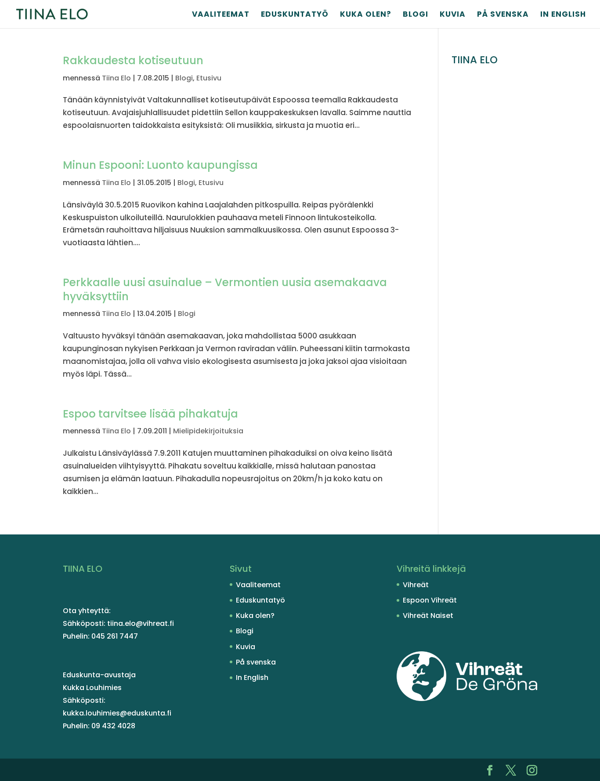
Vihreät (416, 585)
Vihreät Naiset (428, 615)
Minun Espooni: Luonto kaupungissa (160, 165)
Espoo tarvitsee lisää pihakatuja (150, 414)
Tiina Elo (116, 78)
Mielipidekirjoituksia (208, 431)
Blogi (415, 15)
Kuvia (453, 15)
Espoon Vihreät (430, 600)
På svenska (503, 15)
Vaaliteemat (220, 15)
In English (563, 15)
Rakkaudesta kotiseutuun (133, 60)
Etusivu (208, 78)
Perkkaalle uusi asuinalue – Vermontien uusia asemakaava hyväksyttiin (225, 289)
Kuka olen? (365, 15)
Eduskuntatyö (295, 15)
